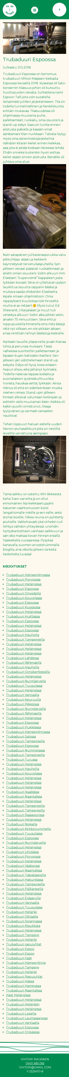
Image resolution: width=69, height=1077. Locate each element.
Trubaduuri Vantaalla (22, 695)
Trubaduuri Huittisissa (23, 616)
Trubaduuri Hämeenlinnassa (28, 575)
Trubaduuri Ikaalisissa (22, 792)
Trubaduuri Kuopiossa (23, 607)
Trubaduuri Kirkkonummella (28, 829)
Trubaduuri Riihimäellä (23, 663)
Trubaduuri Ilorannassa (24, 921)
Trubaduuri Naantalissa (24, 796)
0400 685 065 (35, 1063)
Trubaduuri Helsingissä (23, 584)
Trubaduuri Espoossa (22, 589)
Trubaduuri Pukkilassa (23, 727)
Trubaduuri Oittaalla (22, 916)
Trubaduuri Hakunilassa (24, 880)
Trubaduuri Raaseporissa (25, 815)
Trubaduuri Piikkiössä (22, 704)
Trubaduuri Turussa (21, 759)
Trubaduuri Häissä (20, 981)
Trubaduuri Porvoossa (23, 579)
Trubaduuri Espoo (20, 949)
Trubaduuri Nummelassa (25, 750)
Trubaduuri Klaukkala (23, 926)
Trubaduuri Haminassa (23, 986)
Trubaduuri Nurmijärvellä (26, 681)
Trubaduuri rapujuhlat (23, 944)
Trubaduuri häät (19, 958)
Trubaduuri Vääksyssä (23, 866)
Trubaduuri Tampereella (25, 639)
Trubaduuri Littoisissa (22, 852)
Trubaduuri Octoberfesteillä (28, 672)
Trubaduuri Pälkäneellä (24, 889)
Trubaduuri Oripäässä (22, 1032)
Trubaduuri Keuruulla (23, 699)
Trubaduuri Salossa (21, 736)
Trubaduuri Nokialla (21, 824)
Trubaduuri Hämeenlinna (26, 963)
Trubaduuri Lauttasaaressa (27, 1018)
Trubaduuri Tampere (22, 935)
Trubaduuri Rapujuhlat (24, 976)
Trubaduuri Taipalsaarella (26, 875)
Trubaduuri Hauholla (22, 635)
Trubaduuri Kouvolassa (24, 598)
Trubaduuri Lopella (21, 1013)
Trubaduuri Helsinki (21, 912)
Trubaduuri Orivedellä (23, 593)
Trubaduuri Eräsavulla (23, 898)
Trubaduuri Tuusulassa (24, 686)
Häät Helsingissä (18, 995)
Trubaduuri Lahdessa (22, 658)
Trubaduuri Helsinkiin (22, 1004)
